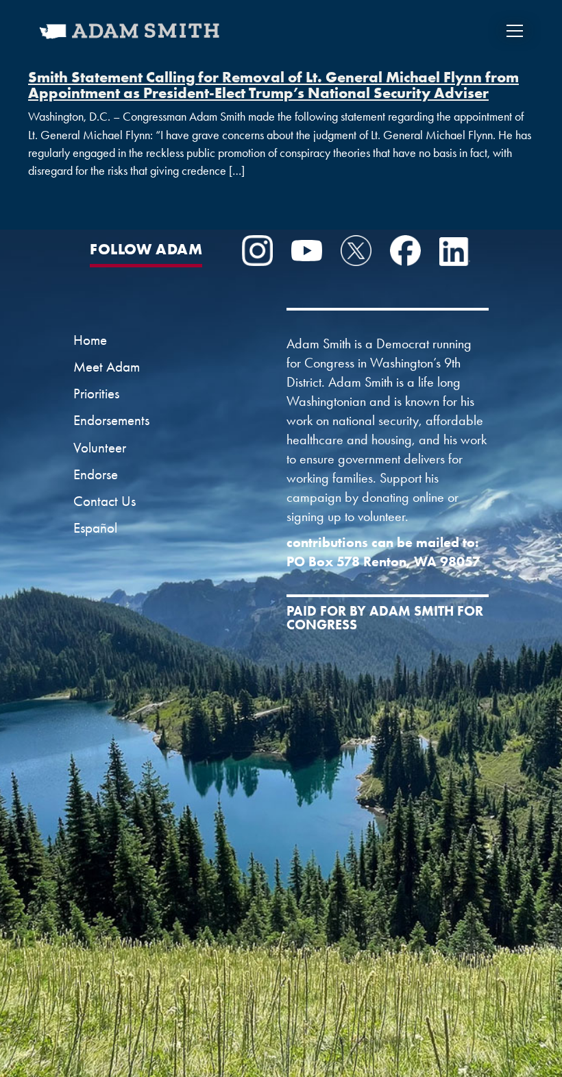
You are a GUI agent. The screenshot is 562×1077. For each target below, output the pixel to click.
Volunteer (99, 447)
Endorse (95, 474)
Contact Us (104, 501)
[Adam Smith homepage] (130, 40)
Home (90, 340)
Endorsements (111, 420)
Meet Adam (106, 367)
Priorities (96, 393)
